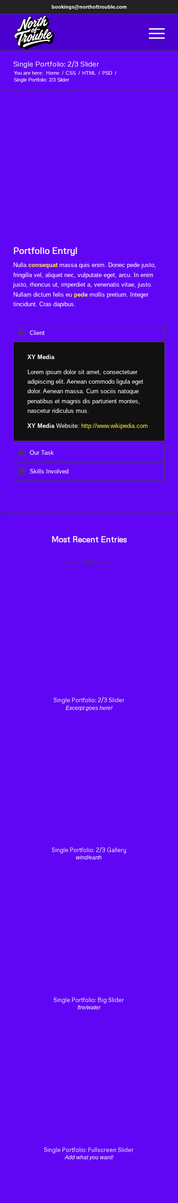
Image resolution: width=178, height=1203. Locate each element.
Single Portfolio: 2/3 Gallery (89, 849)
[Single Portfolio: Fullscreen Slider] (88, 1083)
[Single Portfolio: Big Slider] (88, 933)
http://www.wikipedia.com (114, 425)
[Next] (144, 175)
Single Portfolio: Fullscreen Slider (89, 1149)
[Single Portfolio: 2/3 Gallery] (88, 784)
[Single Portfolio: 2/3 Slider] (88, 634)
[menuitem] (152, 32)
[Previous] (33, 175)
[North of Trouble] (73, 32)
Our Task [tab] (42, 452)
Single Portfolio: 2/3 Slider (56, 63)
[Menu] (152, 32)
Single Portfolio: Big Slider (88, 999)
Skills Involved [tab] (49, 471)
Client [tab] (37, 332)
